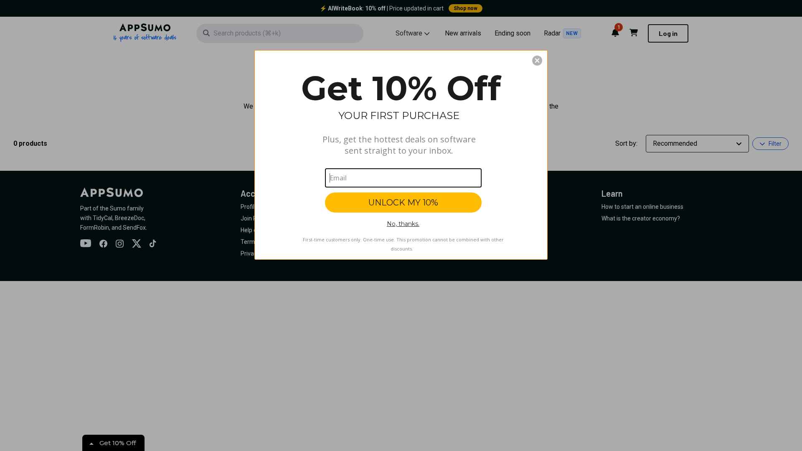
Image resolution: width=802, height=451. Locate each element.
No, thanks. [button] (403, 224)
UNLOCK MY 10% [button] (403, 203)
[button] (537, 61)
